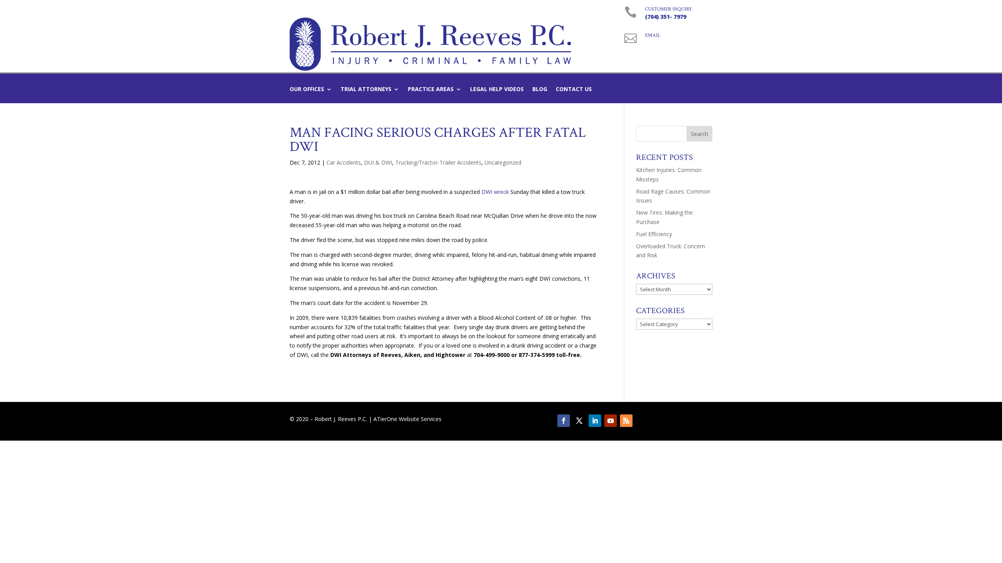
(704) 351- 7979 (665, 16)
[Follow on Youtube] (610, 420)
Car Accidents (343, 162)
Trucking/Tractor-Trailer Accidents (438, 162)
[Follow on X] (579, 420)
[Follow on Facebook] (563, 420)
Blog (539, 89)
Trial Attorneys (366, 89)
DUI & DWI (378, 162)
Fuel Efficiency (654, 234)
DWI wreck (495, 191)
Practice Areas (431, 89)
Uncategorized (503, 162)
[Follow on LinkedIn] (595, 420)
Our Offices (307, 89)
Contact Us (574, 89)
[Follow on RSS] (626, 420)
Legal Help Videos (497, 89)
